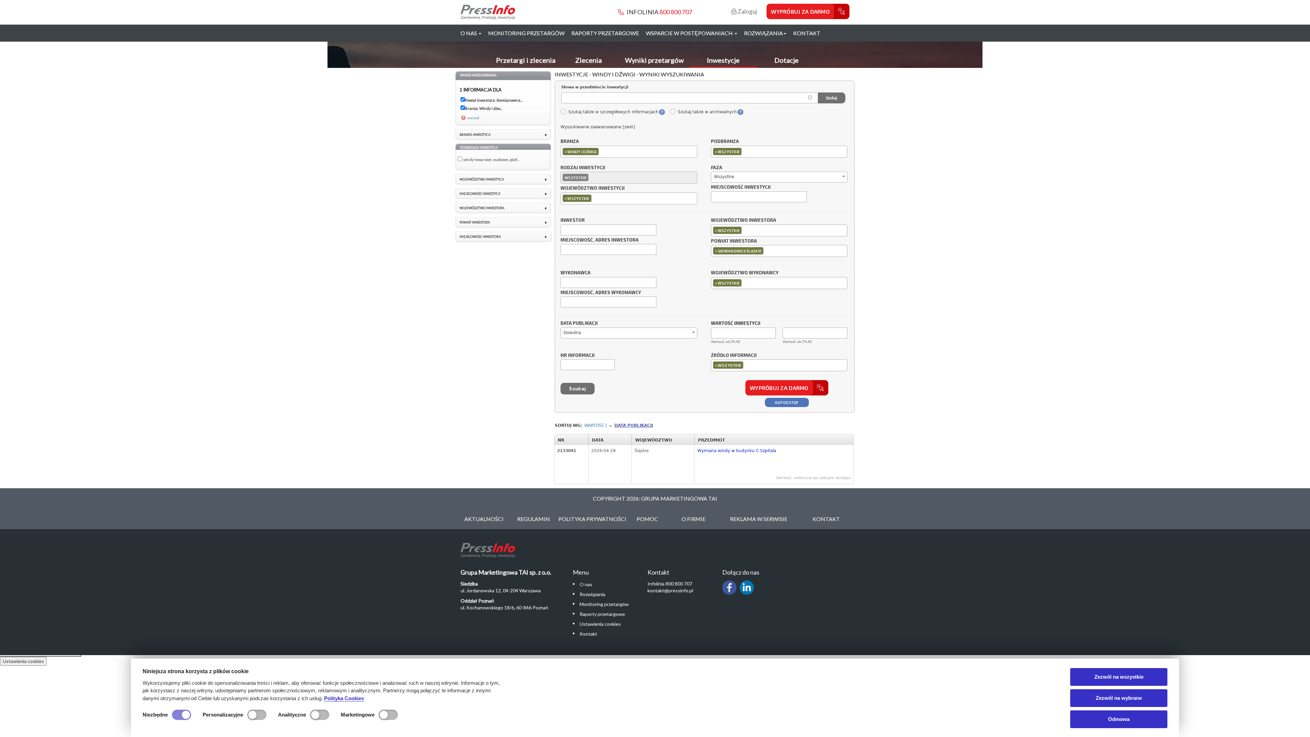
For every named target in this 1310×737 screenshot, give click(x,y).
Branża (570, 141)
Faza (716, 167)
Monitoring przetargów (526, 33)
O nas (586, 584)
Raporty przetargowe (605, 33)
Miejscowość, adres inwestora (600, 240)
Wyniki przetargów (654, 60)
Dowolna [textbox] (572, 332)
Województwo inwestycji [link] (482, 179)
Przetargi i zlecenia (525, 60)
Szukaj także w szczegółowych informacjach (613, 112)
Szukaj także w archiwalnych (707, 112)
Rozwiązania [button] (763, 33)
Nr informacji (578, 355)
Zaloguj (747, 11)
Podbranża (725, 141)
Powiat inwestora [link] (475, 222)
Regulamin (533, 519)
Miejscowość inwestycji (741, 187)
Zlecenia (588, 60)
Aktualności (484, 519)
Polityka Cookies (344, 698)
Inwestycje (723, 60)
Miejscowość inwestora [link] (480, 237)
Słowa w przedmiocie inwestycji (594, 87)
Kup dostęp (787, 402)
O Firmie (693, 519)
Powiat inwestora (734, 241)
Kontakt (806, 33)
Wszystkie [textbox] (724, 176)
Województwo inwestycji (593, 188)
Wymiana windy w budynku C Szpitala (736, 450)
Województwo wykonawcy (744, 273)
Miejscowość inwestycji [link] (480, 194)
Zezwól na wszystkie (1119, 677)
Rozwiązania (592, 594)
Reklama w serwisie (758, 519)
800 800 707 (675, 12)
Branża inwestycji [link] (475, 134)
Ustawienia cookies (600, 624)
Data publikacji (579, 323)
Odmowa (1119, 719)
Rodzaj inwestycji (583, 167)
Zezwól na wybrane (1119, 698)
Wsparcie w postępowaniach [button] (690, 33)
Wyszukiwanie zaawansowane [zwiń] (598, 127)
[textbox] (601, 151)
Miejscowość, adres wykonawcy (601, 292)
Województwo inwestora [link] (482, 208)
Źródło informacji (734, 355)
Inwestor (573, 220)
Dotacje (786, 60)
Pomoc (647, 519)
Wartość (594, 425)
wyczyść (473, 118)
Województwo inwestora (743, 220)
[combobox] (629, 152)
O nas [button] (469, 33)
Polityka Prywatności (592, 519)
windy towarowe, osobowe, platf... (491, 159)
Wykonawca (576, 273)
